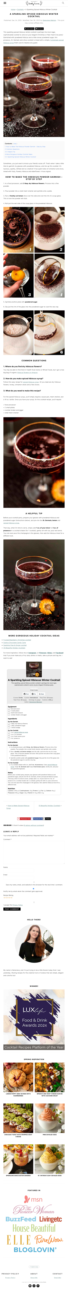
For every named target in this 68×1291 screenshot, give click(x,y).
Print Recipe (40, 28)
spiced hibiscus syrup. (11, 523)
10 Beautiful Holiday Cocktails (49, 805)
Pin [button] (34, 694)
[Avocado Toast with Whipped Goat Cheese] (18, 1118)
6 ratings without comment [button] (33, 825)
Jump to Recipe (30, 28)
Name (5, 867)
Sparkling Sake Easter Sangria (18, 1175)
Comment (7, 839)
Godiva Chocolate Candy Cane (14, 642)
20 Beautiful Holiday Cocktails (14, 648)
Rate (42, 694)
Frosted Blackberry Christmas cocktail (17, 640)
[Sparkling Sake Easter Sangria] (18, 1159)
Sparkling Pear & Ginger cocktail (15, 645)
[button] (31, 688)
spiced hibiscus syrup (31, 382)
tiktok (49, 653)
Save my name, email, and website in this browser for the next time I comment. (34, 885)
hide (15, 143)
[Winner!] (34, 1019)
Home (13, 9)
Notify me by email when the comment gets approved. (23, 891)
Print (27, 694)
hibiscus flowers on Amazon (27, 372)
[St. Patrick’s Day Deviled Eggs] (50, 1159)
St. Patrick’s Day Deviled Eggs (50, 1175)
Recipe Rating (8, 895)
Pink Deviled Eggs (50, 1134)
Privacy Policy (18, 905)
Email (5, 875)
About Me (34, 1277)
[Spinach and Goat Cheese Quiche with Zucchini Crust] (50, 1077)
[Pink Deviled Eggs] (50, 1118)
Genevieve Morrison (35, 702)
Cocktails (20, 9)
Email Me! (57, 1277)
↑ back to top (34, 1266)
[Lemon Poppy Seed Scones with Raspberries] (18, 1077)
